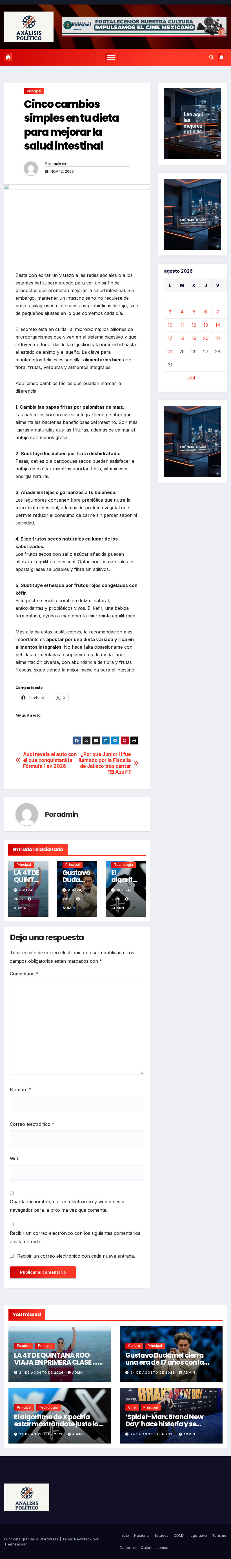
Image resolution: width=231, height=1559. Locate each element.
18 (182, 338)
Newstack (83, 1539)
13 (205, 325)
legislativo (198, 1535)
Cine (132, 1407)
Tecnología (123, 864)
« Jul (189, 378)
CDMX (179, 1535)
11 (182, 325)
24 (170, 351)
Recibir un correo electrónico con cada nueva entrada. (76, 1256)
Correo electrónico (32, 1124)
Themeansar (15, 1544)
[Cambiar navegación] (111, 57)
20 (205, 338)
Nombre (21, 1089)
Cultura (134, 1346)
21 (218, 338)
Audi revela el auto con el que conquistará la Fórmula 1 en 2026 (50, 760)
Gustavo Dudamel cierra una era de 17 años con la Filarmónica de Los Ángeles (168, 1362)
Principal (34, 91)
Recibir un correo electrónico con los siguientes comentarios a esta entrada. (75, 1237)
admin (59, 163)
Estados (23, 1346)
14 (217, 325)
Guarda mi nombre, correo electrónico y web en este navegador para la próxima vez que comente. (67, 1206)
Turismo (219, 1535)
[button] (211, 57)
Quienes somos (154, 1547)
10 (170, 325)
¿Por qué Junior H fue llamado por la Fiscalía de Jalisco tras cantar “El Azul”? (105, 763)
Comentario (24, 974)
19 (194, 338)
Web (14, 1158)
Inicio (124, 1535)
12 (194, 325)
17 (170, 338)
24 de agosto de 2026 (42, 1373)
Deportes (128, 1547)
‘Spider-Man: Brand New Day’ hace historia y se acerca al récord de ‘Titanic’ (169, 1424)
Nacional (142, 1535)
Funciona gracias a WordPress (32, 1539)
